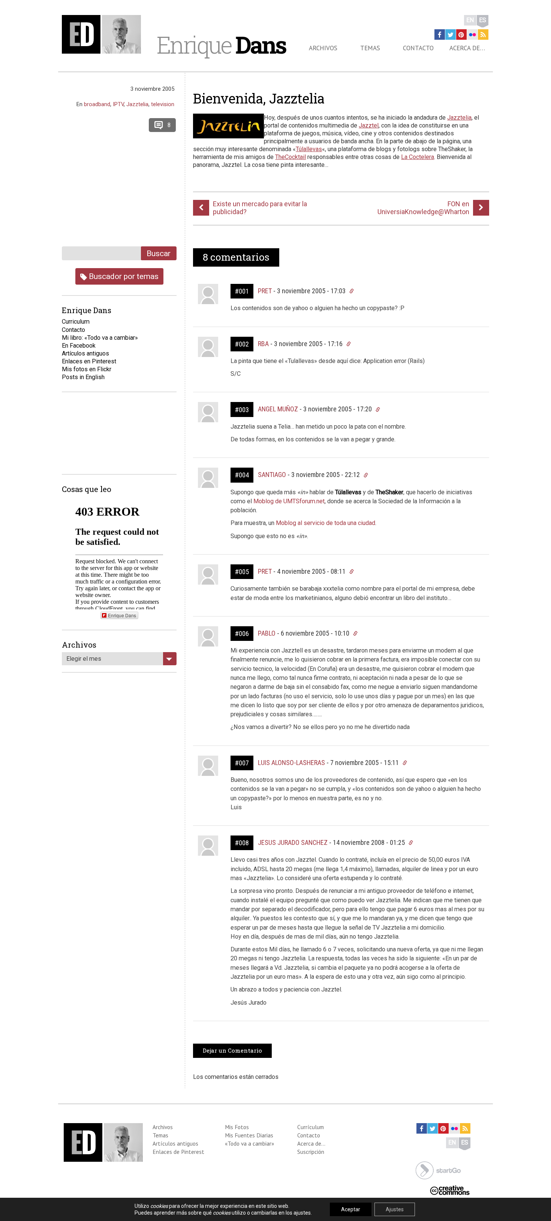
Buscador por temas (123, 276)
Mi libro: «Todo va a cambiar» (100, 337)
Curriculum (76, 321)
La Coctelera (417, 156)
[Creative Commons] (449, 1190)
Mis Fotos (237, 1127)
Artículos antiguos (85, 353)
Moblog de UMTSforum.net (289, 501)
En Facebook (79, 345)
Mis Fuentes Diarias (249, 1135)
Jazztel (369, 125)
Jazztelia (459, 117)
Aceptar (350, 1209)
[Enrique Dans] (103, 34)
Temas (370, 48)
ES (482, 20)
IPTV (118, 104)
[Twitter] (450, 34)
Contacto (418, 48)
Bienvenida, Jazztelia (259, 98)
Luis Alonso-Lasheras (291, 762)
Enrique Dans (122, 615)
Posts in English (83, 377)
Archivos (323, 48)
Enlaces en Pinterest (89, 361)
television (162, 104)
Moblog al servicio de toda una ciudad (325, 522)
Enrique (221, 44)
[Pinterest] (461, 34)
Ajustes (395, 1209)
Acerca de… (467, 48)
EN (470, 20)
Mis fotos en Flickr (86, 369)
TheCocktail (290, 156)
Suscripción (310, 1151)
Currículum (310, 1127)
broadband (97, 104)
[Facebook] (439, 34)
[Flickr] (472, 34)
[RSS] (483, 34)
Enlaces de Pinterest (178, 1151)
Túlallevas (309, 149)
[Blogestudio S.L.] (438, 1170)
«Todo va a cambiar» (249, 1143)
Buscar (159, 253)
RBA (263, 344)
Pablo (267, 633)
